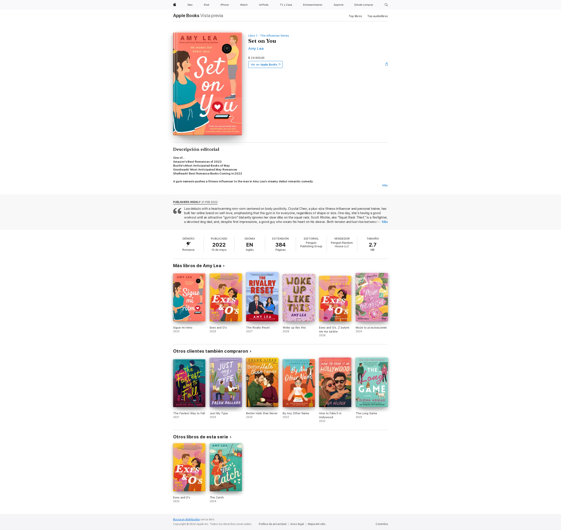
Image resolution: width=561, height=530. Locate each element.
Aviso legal (297, 524)
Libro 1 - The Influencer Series (268, 35)
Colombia (382, 524)
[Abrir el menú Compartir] (386, 64)
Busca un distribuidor (186, 519)
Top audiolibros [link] (377, 16)
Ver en (264, 64)
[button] (386, 5)
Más (385, 185)
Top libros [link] (355, 16)
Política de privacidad (272, 524)
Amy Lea (256, 48)
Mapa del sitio (316, 524)
